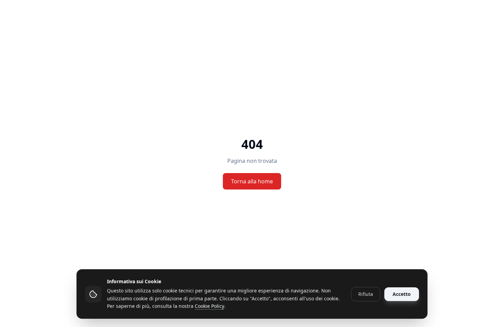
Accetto (402, 294)
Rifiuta (365, 294)
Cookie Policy (209, 306)
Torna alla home (252, 181)
